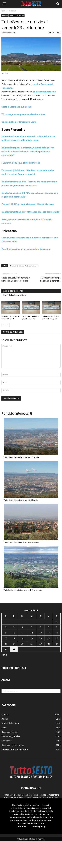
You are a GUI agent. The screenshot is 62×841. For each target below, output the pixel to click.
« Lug (4, 654)
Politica (4, 718)
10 (14, 632)
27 (40, 643)
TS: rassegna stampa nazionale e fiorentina (23, 114)
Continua (21, 826)
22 (57, 638)
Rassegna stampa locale (12, 745)
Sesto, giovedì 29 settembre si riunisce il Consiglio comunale (15, 279)
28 (49, 643)
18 (22, 638)
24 (14, 643)
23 (6, 643)
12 (31, 632)
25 (22, 643)
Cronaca (5, 15)
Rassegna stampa (9, 732)
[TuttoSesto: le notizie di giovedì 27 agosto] (31, 307)
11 (22, 632)
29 (57, 643)
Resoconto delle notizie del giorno (23, 266)
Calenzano (6, 740)
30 (6, 649)
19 (31, 638)
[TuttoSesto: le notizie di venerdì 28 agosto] (10, 307)
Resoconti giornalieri (17, 15)
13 (40, 632)
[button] (58, 4)
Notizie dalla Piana (10, 723)
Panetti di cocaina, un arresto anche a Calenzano (25, 248)
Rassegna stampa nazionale (14, 749)
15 (57, 632)
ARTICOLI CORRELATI (13, 291)
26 (31, 643)
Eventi (4, 727)
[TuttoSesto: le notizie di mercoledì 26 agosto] (51, 307)
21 (49, 638)
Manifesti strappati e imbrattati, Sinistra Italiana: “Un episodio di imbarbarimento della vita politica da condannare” (27, 151)
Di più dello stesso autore (14, 295)
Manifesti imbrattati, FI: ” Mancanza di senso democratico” (31, 211)
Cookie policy (38, 826)
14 (49, 632)
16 (6, 638)
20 (40, 638)
